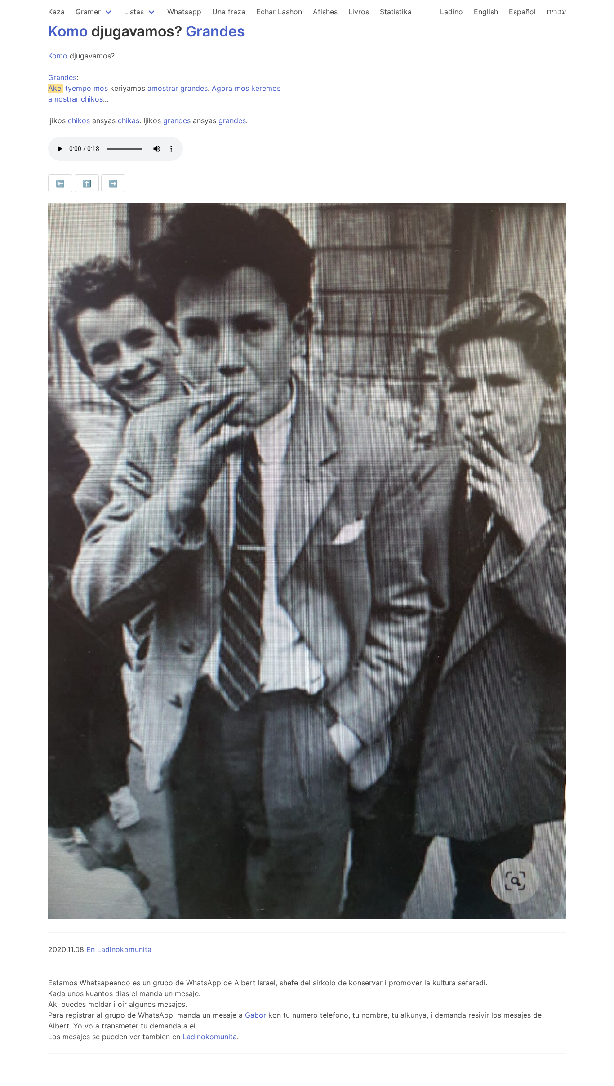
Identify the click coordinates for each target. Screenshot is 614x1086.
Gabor (255, 1014)
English (486, 11)
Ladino (451, 11)
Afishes (325, 11)
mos (100, 88)
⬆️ (86, 183)
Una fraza (228, 11)
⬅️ (60, 183)
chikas (128, 120)
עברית (556, 11)
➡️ (113, 183)
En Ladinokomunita (118, 949)
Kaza (56, 11)
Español (522, 11)
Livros (358, 11)
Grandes (215, 31)
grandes (194, 88)
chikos (92, 98)
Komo (68, 31)
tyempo (78, 88)
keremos (265, 88)
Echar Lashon (279, 11)
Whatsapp (184, 11)
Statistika (396, 11)
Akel (55, 88)
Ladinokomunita (209, 1036)
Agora (222, 88)
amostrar (162, 88)
